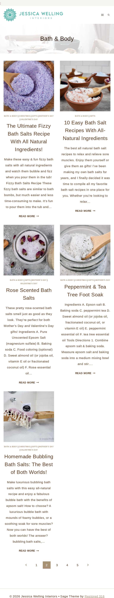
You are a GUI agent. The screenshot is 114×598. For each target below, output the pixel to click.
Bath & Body (10, 116)
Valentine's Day (29, 119)
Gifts (34, 116)
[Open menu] (102, 14)
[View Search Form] (108, 15)
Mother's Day (46, 116)
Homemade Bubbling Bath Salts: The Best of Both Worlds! (28, 464)
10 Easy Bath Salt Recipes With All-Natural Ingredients (85, 130)
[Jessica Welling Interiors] (33, 14)
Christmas (24, 116)
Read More (29, 216)
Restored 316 (94, 596)
